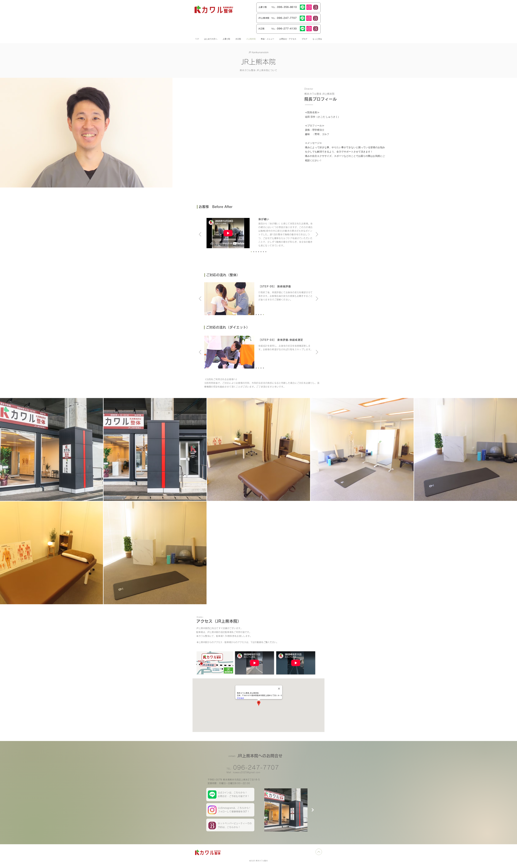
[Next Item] (313, 810)
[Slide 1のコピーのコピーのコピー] (265, 251)
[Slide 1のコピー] (253, 251)
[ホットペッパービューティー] (315, 7)
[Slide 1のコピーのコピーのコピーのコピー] (256, 251)
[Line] (302, 7)
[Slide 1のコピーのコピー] (251, 251)
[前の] (200, 234)
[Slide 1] (258, 251)
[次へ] (317, 234)
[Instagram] (309, 7)
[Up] (319, 852)
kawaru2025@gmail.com (246, 772)
